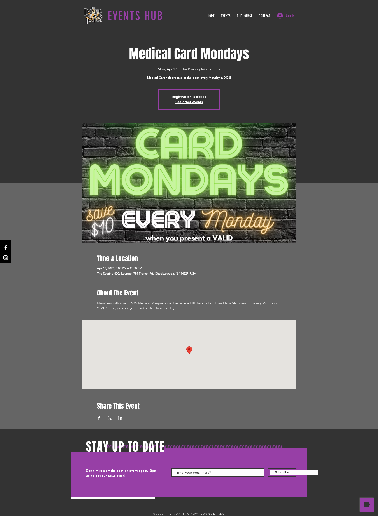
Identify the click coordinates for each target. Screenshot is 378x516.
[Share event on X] (110, 418)
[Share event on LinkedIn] (120, 418)
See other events (189, 102)
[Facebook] (6, 248)
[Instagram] (6, 258)
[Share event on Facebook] (99, 418)
